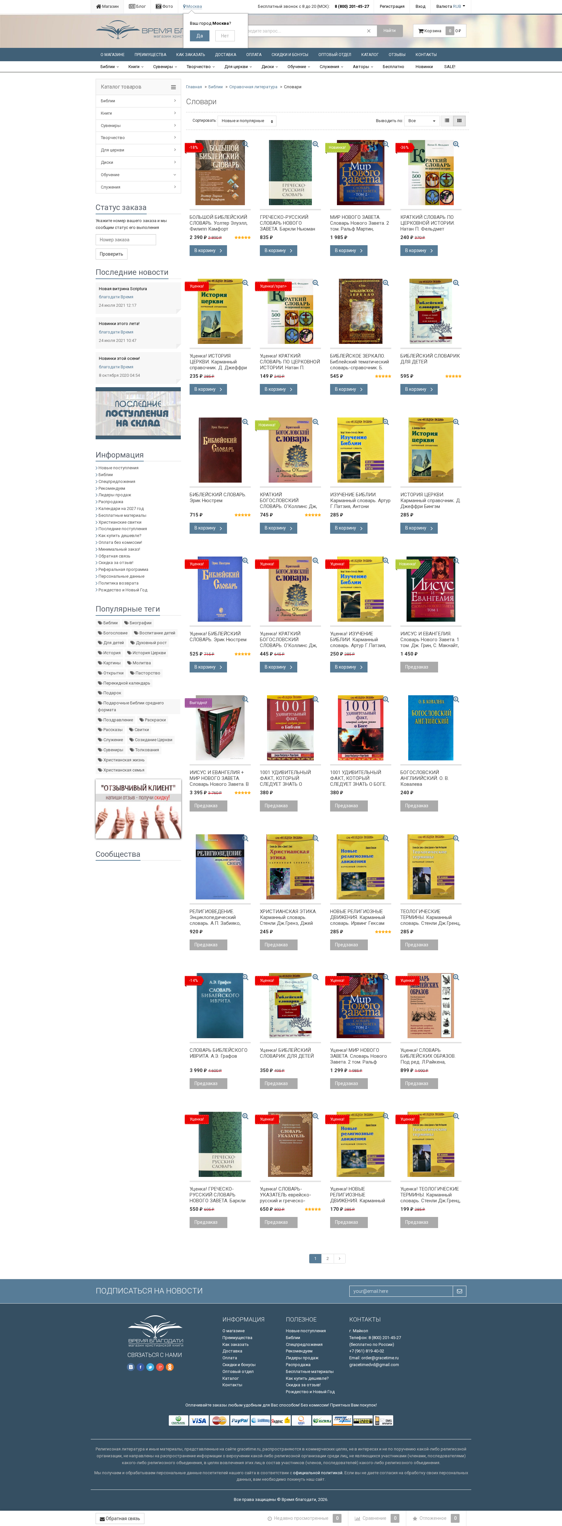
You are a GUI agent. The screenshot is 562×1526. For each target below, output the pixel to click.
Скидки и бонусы (290, 54)
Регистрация (392, 6)
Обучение (297, 66)
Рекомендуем (112, 488)
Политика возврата (119, 583)
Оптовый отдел (334, 54)
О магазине (112, 54)
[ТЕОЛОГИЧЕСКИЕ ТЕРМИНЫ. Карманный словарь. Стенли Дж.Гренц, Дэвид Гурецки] (431, 866)
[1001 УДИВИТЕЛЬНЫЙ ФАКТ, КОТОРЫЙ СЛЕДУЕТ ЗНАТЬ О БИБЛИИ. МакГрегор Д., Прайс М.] (290, 727)
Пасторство (147, 673)
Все (412, 120)
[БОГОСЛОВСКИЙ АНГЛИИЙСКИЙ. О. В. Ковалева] (431, 727)
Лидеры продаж (115, 494)
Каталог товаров (121, 87)
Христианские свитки (120, 522)
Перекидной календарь (126, 683)
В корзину (205, 250)
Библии (107, 66)
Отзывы (397, 54)
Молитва (141, 662)
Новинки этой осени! (119, 358)
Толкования (146, 749)
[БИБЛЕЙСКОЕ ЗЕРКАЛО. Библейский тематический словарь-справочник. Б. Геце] (360, 311)
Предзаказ (416, 667)
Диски (267, 66)
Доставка (225, 54)
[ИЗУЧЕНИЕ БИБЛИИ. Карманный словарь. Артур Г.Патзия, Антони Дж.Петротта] (360, 450)
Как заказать (190, 54)
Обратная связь (114, 556)
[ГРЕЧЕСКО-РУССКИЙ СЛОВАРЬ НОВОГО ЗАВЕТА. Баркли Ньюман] (290, 172)
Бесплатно (393, 66)
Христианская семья (123, 770)
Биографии (140, 622)
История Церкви (149, 652)
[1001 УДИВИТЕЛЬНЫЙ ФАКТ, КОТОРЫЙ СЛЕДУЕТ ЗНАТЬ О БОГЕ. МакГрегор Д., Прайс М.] (360, 727)
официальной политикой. (318, 1472)
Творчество (199, 66)
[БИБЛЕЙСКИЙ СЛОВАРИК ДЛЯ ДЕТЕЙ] (431, 311)
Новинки (424, 66)
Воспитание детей (157, 632)
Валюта (448, 6)
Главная (194, 86)
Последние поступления (123, 528)
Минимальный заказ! (119, 549)
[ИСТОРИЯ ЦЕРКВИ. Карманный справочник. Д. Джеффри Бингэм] (431, 450)
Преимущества (150, 54)
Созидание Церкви (153, 739)
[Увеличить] (245, 144)
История (111, 652)
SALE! (449, 66)
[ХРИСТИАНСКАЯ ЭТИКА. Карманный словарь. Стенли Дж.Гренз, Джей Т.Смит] (290, 866)
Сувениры (163, 66)
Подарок (111, 692)
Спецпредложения (117, 481)
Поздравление (117, 719)
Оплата (253, 54)
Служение (112, 739)
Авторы (361, 66)
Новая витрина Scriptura (123, 288)
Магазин (110, 6)
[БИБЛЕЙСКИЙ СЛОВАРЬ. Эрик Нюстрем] (220, 450)
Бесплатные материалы (122, 515)
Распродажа (111, 501)
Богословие (114, 632)
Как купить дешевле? (120, 535)
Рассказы (112, 729)
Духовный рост (151, 642)
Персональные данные (121, 576)
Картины (111, 662)
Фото (167, 6)
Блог (140, 6)
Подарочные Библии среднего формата (131, 706)
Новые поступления (119, 467)
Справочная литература (253, 86)
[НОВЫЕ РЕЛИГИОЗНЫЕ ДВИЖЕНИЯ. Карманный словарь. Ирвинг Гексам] (360, 866)
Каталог (370, 54)
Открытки (113, 673)
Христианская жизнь (123, 759)
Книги (134, 66)
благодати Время (116, 296)
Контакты (426, 54)
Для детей (113, 642)
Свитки (141, 729)
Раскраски (155, 719)
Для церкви (236, 66)
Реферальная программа (123, 569)
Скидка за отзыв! (116, 562)
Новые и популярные (243, 120)
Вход (420, 6)
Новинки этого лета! (119, 323)
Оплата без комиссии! (120, 542)
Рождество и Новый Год (123, 589)
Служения (329, 66)
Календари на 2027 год (121, 508)
